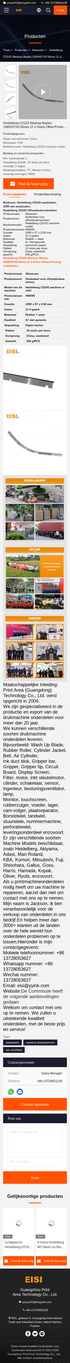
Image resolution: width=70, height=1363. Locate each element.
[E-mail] (19, 1091)
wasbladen (12, 1042)
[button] (11, 117)
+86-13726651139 (55, 2)
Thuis (6, 50)
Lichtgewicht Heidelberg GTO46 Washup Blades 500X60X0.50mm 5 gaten (18, 1245)
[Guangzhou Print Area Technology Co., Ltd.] (19, 10)
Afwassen (38, 50)
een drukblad (14, 1049)
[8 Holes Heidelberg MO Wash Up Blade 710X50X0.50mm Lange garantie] (51, 1223)
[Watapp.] (11, 1092)
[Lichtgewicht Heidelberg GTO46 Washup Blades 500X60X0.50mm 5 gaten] (18, 1223)
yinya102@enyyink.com (21, 2)
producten (21, 50)
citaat (60, 10)
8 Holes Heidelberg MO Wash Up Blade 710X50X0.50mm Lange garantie (51, 1245)
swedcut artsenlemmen (40, 1042)
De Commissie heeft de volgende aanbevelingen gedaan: (33, 996)
